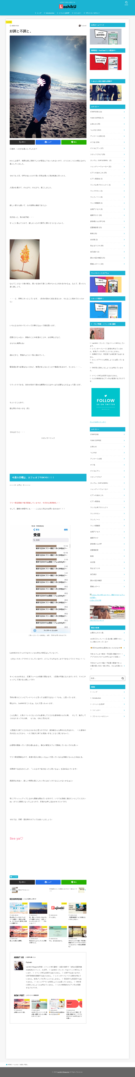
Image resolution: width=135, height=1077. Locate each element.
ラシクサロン (96, 191)
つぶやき (8, 22)
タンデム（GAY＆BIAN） (100, 160)
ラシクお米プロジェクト (100, 185)
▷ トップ (38, 13)
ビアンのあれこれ (98, 173)
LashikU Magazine (63, 1072)
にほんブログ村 (95, 600)
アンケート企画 (97, 136)
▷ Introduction (49, 13)
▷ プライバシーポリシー (92, 13)
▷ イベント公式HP (63, 13)
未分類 (94, 239)
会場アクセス (96, 209)
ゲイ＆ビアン (96, 148)
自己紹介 (94, 252)
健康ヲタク (96, 215)
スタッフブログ (97, 154)
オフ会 (94, 142)
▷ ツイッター (76, 13)
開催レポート (96, 264)
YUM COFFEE (97, 118)
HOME (10, 1064)
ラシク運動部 (96, 203)
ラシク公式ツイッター (98, 422)
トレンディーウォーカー (100, 166)
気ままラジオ (96, 246)
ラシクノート (96, 197)
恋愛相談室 (96, 227)
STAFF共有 (96, 112)
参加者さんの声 (97, 221)
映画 (93, 233)
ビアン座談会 (96, 179)
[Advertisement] (48, 454)
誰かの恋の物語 (97, 258)
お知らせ (95, 124)
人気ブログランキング (97, 620)
